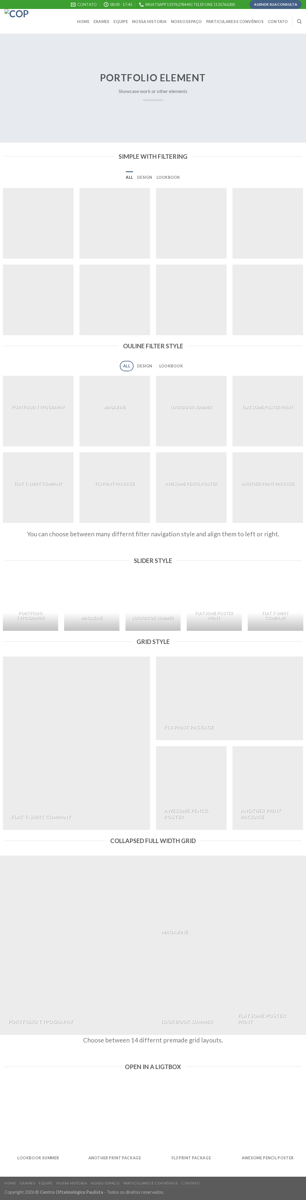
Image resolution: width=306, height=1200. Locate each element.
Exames (102, 21)
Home (83, 21)
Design (144, 177)
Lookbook (168, 177)
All (129, 177)
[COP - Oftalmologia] (34, 21)
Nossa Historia (149, 21)
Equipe (121, 21)
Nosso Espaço (186, 21)
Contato (278, 21)
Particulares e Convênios (235, 21)
